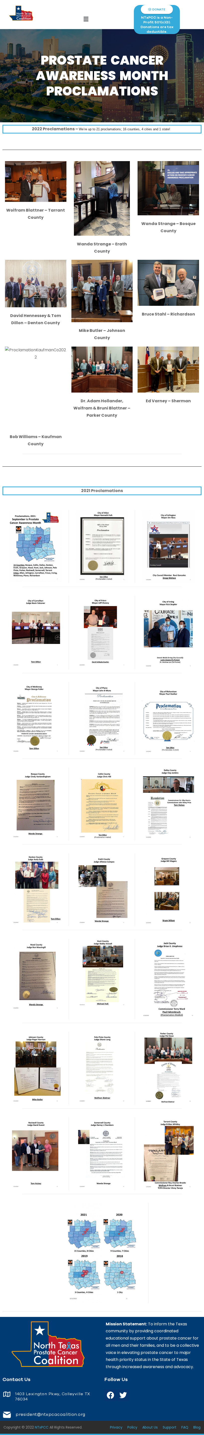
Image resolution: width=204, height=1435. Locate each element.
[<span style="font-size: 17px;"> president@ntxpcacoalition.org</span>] (7, 1415)
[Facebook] (110, 1395)
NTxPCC (42, 1427)
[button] (86, 19)
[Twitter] (123, 1395)
